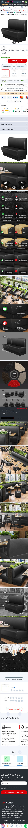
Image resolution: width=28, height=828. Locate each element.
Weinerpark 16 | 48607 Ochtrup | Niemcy (15, 820)
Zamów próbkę (20, 66)
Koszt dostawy (4, 81)
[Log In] (12, 826)
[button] (20, 752)
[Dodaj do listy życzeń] (26, 14)
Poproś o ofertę (7, 66)
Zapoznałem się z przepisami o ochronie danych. (12, 788)
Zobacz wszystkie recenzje (13, 679)
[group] (6, 110)
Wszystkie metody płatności (14, 101)
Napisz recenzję (13, 709)
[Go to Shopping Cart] (21, 826)
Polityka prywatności (22, 408)
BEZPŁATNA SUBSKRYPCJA (14, 792)
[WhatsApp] (25, 826)
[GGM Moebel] (7, 2)
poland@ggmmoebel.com (11, 823)
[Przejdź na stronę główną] (1, 10)
